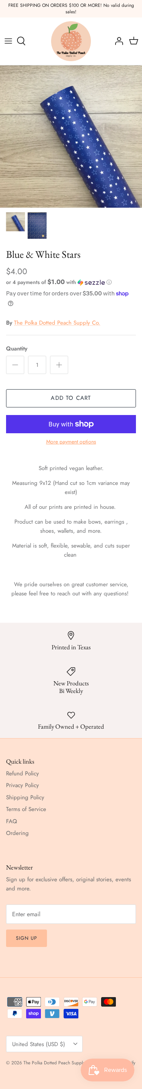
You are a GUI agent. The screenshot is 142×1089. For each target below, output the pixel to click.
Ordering (17, 833)
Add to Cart (71, 398)
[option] (71, 136)
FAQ (11, 821)
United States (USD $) (38, 1044)
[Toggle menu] (8, 41)
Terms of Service (26, 809)
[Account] (117, 41)
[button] (71, 282)
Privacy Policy (22, 785)
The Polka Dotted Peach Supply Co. (57, 323)
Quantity (16, 349)
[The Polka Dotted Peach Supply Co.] (71, 41)
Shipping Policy (25, 797)
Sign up (26, 938)
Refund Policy (22, 773)
